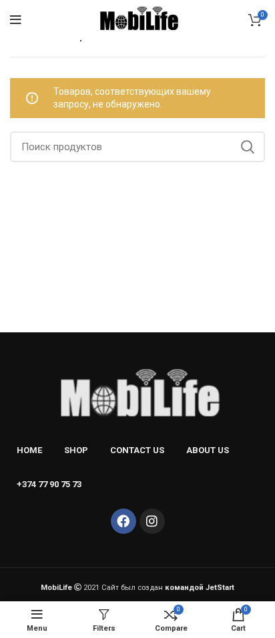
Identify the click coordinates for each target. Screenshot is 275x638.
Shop (76, 450)
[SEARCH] (247, 146)
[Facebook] (123, 521)
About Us (207, 450)
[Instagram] (152, 521)
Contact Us (137, 450)
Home (29, 450)
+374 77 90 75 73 (49, 484)
